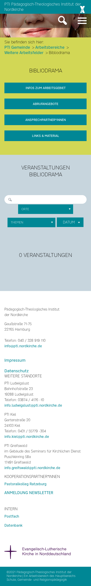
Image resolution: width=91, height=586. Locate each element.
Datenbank (13, 525)
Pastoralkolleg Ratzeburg (25, 484)
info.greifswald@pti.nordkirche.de (32, 468)
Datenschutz (16, 371)
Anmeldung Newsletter (28, 492)
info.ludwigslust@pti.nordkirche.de (33, 405)
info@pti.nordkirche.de (23, 346)
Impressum (15, 360)
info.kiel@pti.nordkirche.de (26, 436)
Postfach (11, 516)
